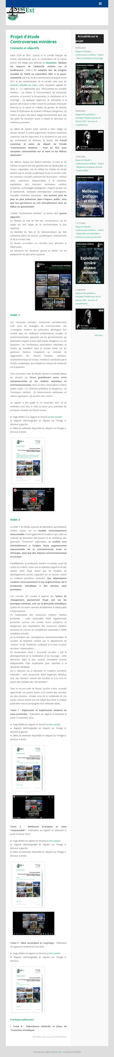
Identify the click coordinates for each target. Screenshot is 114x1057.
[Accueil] (20, 24)
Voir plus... (99, 335)
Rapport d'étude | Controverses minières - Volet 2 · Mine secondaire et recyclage (90, 55)
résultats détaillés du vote (23, 85)
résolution (51, 62)
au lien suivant (55, 416)
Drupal (58, 1052)
